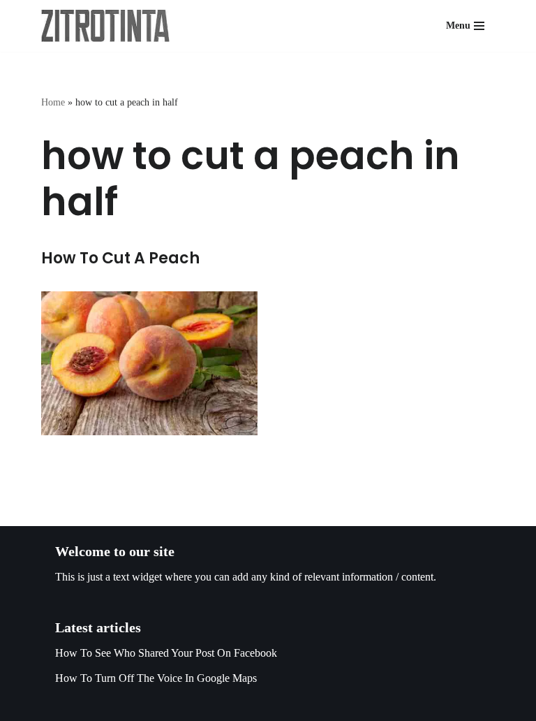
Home (53, 102)
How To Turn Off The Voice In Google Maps (156, 678)
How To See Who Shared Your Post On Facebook (166, 653)
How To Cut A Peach (120, 258)
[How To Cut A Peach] (149, 363)
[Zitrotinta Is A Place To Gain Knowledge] (109, 26)
